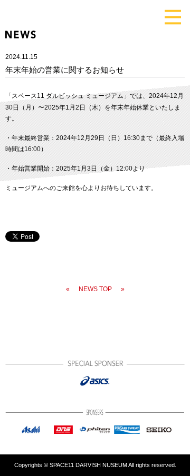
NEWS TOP (95, 289)
